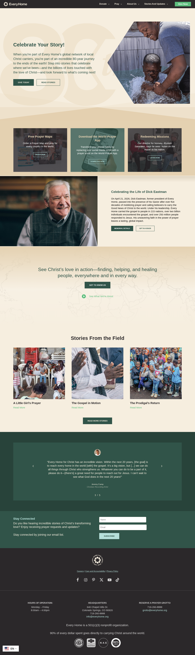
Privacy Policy (112, 571)
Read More (19, 407)
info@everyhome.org (97, 616)
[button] (23, 82)
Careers (80, 571)
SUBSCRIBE (109, 536)
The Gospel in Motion (86, 403)
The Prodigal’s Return (145, 403)
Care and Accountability (95, 571)
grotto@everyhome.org (155, 610)
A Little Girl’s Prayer (27, 403)
